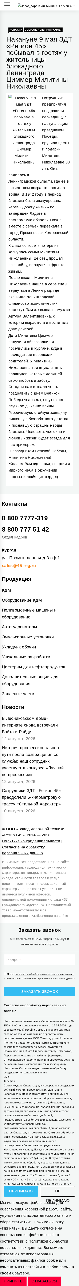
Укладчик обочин (19, 647)
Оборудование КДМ (22, 600)
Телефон (12, 960)
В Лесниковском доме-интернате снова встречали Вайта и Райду (30, 725)
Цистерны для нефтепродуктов (34, 667)
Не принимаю (58, 1193)
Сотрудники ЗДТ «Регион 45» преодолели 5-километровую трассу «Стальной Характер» (31, 797)
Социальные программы (43, 29)
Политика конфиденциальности (31, 841)
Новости (15, 29)
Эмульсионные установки (28, 637)
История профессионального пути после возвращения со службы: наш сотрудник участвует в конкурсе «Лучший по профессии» (33, 761)
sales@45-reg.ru (19, 565)
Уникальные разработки (26, 657)
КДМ (6, 590)
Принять (13, 1281)
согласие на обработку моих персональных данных (44, 974)
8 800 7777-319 (25, 518)
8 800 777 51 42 (25, 529)
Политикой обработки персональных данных (49, 978)
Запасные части (18, 693)
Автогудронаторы (19, 627)
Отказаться (44, 1281)
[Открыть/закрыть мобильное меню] (7, 4)
